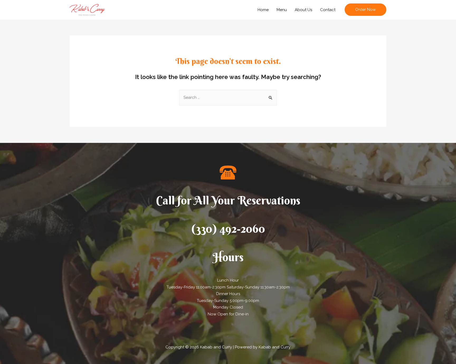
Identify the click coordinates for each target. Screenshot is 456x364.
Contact (327, 9)
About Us (303, 9)
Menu (282, 9)
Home (263, 9)
